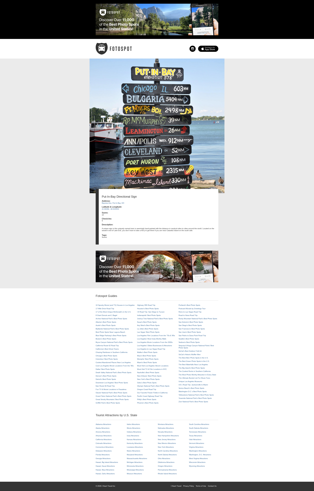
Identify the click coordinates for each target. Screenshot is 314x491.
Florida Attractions (103, 455)
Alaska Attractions (102, 428)
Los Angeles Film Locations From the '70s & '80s (156, 335)
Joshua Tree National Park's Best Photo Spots (155, 319)
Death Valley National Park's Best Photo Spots (113, 372)
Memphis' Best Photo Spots (147, 359)
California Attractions (104, 439)
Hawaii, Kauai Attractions (105, 466)
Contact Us (212, 486)
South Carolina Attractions (199, 424)
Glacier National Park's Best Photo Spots (111, 393)
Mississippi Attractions (135, 470)
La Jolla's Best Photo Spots (147, 329)
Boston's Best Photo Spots (106, 339)
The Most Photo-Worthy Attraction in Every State (197, 375)
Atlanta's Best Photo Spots (106, 322)
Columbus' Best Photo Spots (107, 359)
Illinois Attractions (133, 428)
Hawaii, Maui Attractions (105, 470)
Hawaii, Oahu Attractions (105, 474)
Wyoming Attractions (197, 466)
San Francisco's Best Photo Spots (192, 329)
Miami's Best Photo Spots (147, 362)
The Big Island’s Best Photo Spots (192, 368)
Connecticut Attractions (104, 447)
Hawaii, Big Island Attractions (107, 462)
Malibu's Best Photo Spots (147, 352)
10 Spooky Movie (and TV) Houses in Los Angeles (115, 305)
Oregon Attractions (165, 466)
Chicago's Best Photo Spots (106, 356)
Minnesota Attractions (135, 466)
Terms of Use (201, 486)
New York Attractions (166, 447)
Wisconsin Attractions (197, 462)
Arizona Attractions (103, 432)
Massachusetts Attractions (137, 458)
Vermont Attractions (196, 443)
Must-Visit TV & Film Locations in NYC (152, 369)
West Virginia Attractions (198, 458)
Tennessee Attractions (197, 432)
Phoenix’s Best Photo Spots (147, 403)
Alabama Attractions (103, 424)
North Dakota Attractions (167, 455)
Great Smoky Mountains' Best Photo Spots (112, 399)
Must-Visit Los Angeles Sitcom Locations (152, 366)
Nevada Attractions (165, 432)
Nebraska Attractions (166, 428)
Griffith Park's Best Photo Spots (108, 403)
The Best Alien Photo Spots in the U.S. (193, 358)
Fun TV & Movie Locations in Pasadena (111, 389)
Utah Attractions (195, 439)
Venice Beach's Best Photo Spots (191, 388)
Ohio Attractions (164, 458)
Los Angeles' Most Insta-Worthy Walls (151, 339)
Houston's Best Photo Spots (148, 309)
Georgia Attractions (103, 458)
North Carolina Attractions (168, 451)
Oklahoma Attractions (166, 462)
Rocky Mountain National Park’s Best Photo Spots (198, 319)
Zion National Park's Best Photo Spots (193, 402)
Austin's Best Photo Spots (106, 325)
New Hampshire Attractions (168, 436)
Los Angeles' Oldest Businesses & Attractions (154, 346)
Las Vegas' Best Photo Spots (148, 332)
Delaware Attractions (104, 451)
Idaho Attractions (133, 424)
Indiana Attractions (134, 432)
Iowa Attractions (133, 436)
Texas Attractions (195, 436)
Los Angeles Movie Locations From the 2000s (155, 342)
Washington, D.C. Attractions (200, 455)
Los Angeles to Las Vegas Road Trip (151, 349)
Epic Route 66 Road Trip (105, 386)
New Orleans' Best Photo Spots (149, 376)
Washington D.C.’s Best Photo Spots (193, 391)
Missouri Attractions (134, 474)
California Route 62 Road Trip (107, 346)
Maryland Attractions (135, 455)
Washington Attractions (198, 451)
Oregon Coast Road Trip (146, 389)
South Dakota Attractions (198, 428)
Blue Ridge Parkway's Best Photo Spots (111, 335)
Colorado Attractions (103, 443)
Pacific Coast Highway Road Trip (149, 396)
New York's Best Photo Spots (148, 379)
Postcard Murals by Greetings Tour (192, 309)
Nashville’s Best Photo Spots (148, 372)
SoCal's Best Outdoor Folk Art (190, 351)
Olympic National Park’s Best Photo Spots (153, 386)
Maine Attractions (133, 451)
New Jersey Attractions (167, 439)
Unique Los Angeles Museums (190, 381)
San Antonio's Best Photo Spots (191, 322)
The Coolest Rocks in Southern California (195, 371)
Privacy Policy (188, 486)
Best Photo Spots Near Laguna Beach (110, 332)
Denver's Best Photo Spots (106, 376)
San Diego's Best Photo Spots (190, 325)
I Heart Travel (176, 486)
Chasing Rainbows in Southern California (111, 352)
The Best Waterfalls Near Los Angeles (193, 364)
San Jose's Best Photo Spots (190, 332)
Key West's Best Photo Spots (148, 325)
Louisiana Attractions (135, 447)
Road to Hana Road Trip (188, 315)
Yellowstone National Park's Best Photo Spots (196, 395)
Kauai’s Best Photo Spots (147, 322)
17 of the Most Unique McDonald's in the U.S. (113, 312)
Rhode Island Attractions (167, 474)
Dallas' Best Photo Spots (105, 369)
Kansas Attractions (134, 439)
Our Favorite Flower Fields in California (152, 393)
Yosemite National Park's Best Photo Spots (195, 398)
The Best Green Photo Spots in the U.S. (194, 361)
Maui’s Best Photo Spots (146, 356)
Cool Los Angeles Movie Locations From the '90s (115, 366)
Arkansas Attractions (103, 436)
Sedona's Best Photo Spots (189, 342)
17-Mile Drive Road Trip (105, 309)
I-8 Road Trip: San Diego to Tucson (150, 312)
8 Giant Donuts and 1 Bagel (106, 315)
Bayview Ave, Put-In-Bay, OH (113, 203)
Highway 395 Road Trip (146, 305)
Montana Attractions (165, 424)
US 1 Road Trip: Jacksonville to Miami (193, 385)
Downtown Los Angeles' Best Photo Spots (112, 383)
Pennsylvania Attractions (167, 470)
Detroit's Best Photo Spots (106, 379)
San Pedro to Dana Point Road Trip (192, 335)
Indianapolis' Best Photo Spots (149, 315)
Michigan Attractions (134, 462)
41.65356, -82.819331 (110, 209)
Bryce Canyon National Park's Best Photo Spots (114, 342)
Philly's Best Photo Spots (146, 399)
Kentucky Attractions (135, 443)
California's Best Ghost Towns (107, 349)
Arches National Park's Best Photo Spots (111, 319)
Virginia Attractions (196, 447)
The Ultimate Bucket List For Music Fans (194, 378)
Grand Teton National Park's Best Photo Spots (113, 396)
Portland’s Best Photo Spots (189, 305)
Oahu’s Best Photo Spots (147, 383)
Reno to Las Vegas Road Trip (190, 312)
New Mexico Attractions (167, 443)
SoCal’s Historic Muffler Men (190, 354)
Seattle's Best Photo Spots (189, 339)
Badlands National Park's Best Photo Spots (112, 329)
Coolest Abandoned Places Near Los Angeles (113, 362)
